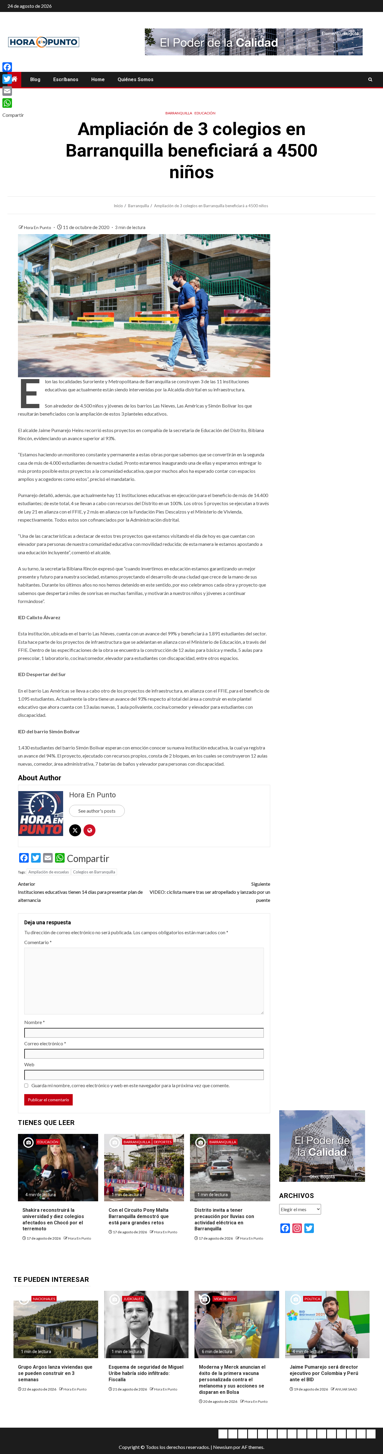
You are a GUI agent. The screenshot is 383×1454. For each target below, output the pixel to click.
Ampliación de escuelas (48, 872)
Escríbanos (65, 79)
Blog (35, 79)
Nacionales (44, 1299)
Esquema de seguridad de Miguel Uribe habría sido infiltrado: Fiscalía (146, 1373)
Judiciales (133, 1299)
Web (29, 1064)
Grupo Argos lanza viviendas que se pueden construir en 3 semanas (55, 1373)
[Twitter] (13, 79)
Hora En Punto (38, 227)
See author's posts (96, 811)
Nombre (34, 1022)
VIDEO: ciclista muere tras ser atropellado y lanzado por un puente (210, 892)
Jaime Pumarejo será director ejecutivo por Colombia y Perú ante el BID (324, 1373)
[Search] (370, 79)
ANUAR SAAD (346, 1389)
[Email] (13, 91)
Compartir (88, 858)
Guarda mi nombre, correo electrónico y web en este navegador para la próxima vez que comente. (130, 1085)
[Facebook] (13, 67)
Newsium (222, 1447)
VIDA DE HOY (224, 1299)
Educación (204, 113)
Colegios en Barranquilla (94, 872)
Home (98, 79)
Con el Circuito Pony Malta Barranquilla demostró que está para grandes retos (139, 1216)
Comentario (38, 942)
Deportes (162, 1142)
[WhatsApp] (13, 103)
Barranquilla (178, 113)
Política (312, 1299)
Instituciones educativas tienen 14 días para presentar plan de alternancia (80, 892)
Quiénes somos (135, 79)
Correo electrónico (45, 1043)
